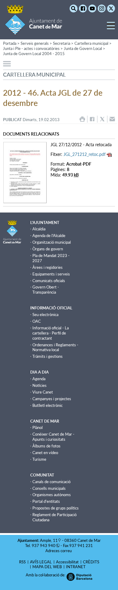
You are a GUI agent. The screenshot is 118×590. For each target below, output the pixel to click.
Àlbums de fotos (46, 445)
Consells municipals (49, 488)
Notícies (39, 385)
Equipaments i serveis (51, 274)
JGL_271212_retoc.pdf (85, 154)
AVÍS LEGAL (41, 561)
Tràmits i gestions (47, 356)
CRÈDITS (91, 561)
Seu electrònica (45, 314)
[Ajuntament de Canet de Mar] (33, 31)
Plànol (37, 427)
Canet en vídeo (45, 452)
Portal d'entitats (46, 501)
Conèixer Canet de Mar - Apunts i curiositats (53, 437)
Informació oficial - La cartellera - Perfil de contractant (50, 333)
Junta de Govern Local (83, 48)
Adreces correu (59, 550)
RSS (22, 561)
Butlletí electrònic (47, 405)
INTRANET (76, 566)
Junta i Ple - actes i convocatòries (31, 48)
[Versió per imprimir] (82, 119)
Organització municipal (51, 242)
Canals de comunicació (51, 481)
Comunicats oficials (48, 280)
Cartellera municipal (91, 43)
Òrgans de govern (47, 248)
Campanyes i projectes (51, 398)
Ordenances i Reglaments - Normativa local (55, 347)
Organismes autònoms (51, 494)
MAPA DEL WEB (47, 566)
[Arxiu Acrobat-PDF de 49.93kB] (25, 171)
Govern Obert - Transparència (45, 290)
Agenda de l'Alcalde (48, 235)
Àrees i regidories (47, 267)
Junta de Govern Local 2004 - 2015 (34, 53)
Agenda (38, 378)
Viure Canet (42, 392)
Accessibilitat (67, 561)
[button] (111, 28)
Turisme (39, 459)
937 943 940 (43, 545)
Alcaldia (38, 228)
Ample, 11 (49, 540)
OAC (36, 321)
